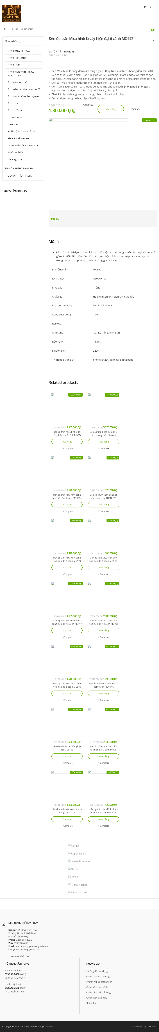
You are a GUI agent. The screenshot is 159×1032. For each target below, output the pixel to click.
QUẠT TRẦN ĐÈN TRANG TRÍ (23, 145)
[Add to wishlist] (154, 40)
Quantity (88, 104)
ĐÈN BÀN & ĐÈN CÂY (19, 50)
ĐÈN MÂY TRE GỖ (17, 82)
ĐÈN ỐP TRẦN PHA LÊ (20, 175)
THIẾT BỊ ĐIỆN (15, 152)
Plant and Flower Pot (19, 138)
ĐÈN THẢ (13, 103)
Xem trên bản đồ (19, 956)
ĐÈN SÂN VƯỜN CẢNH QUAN (23, 96)
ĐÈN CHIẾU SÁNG (17, 57)
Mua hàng (111, 109)
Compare (135, 108)
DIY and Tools (15, 117)
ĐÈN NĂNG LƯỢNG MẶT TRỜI (24, 89)
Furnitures (13, 124)
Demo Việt (24, 1026)
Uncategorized (15, 159)
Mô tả (55, 218)
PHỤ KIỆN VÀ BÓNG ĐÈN (21, 131)
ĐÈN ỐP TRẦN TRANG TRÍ (62, 51)
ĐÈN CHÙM (14, 64)
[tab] (55, 218)
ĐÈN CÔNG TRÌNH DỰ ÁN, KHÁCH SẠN (22, 73)
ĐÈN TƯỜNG (15, 110)
